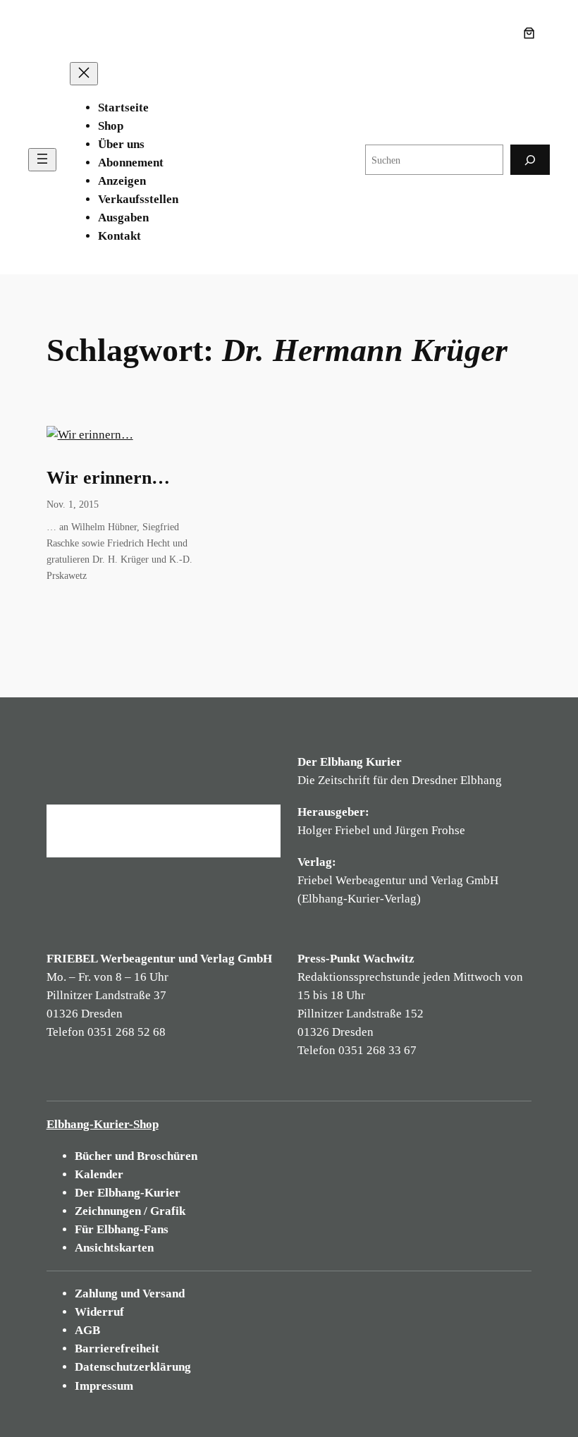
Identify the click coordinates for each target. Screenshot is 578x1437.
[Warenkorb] (532, 33)
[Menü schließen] (84, 73)
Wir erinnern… (108, 477)
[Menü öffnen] (42, 159)
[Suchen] (530, 160)
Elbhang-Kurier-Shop (103, 1124)
